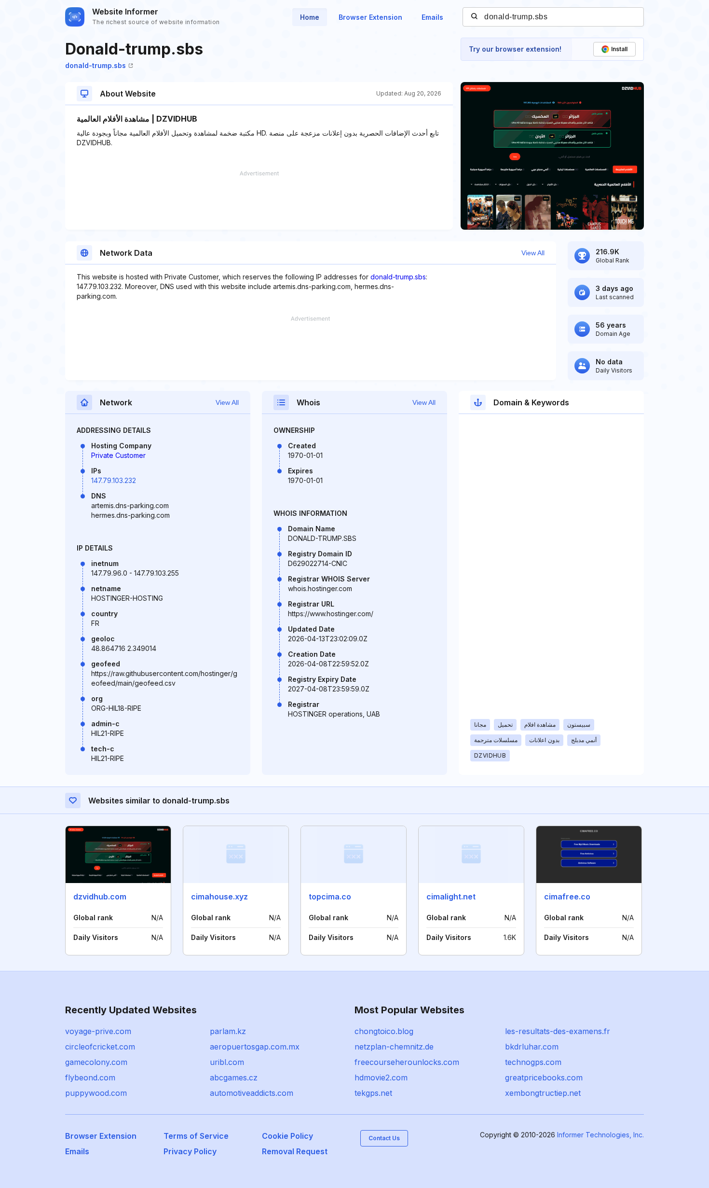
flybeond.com (90, 1077)
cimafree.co (567, 896)
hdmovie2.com (381, 1077)
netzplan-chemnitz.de (394, 1046)
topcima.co (330, 896)
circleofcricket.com (100, 1046)
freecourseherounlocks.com (406, 1062)
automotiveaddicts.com (251, 1093)
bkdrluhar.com (532, 1046)
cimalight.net (451, 896)
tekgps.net (373, 1093)
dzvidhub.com (99, 896)
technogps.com (533, 1062)
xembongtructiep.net (543, 1093)
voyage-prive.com (98, 1031)
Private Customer (118, 455)
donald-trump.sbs (95, 65)
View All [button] (533, 253)
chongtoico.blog (383, 1031)
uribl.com (227, 1062)
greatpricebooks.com (544, 1077)
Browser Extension (370, 17)
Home (309, 17)
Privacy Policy (190, 1151)
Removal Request (294, 1151)
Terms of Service (196, 1136)
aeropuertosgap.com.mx (255, 1046)
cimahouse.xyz (219, 896)
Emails (432, 17)
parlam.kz (228, 1031)
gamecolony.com (96, 1062)
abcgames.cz (234, 1077)
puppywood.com (96, 1093)
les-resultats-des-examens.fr (557, 1031)
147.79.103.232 (113, 480)
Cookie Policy (287, 1136)
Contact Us (384, 1138)
